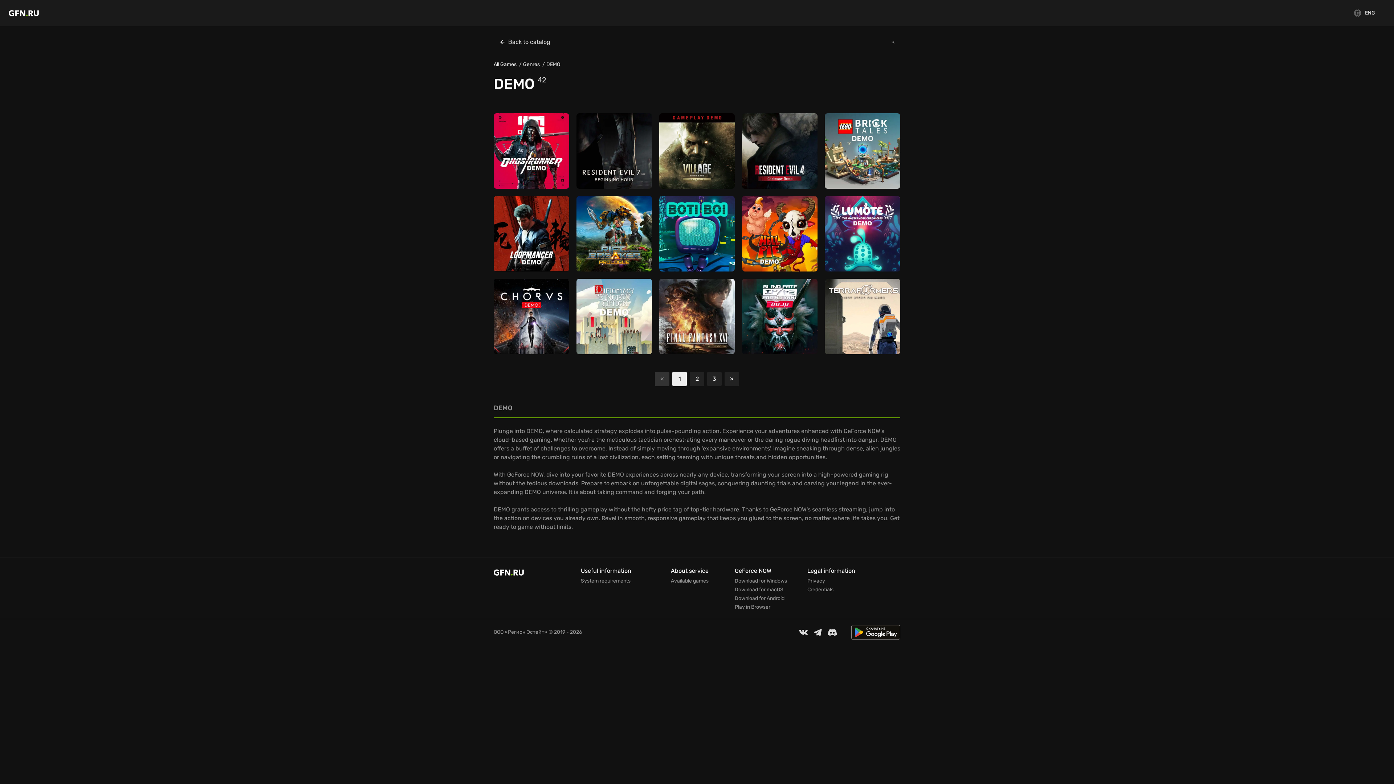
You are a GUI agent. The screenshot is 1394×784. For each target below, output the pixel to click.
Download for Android (759, 598)
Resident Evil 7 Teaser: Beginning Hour (609, 151)
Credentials (820, 590)
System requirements (606, 581)
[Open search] (893, 42)
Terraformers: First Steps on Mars (861, 316)
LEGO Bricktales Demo (858, 154)
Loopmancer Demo (523, 237)
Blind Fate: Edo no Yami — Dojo (779, 316)
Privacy (816, 581)
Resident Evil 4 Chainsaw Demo (778, 151)
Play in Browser (752, 607)
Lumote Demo (848, 237)
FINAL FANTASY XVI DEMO (696, 320)
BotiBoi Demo (681, 246)
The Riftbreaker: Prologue (613, 237)
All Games (505, 64)
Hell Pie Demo (764, 237)
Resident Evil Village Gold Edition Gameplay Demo (696, 151)
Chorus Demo (516, 320)
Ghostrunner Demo (523, 154)
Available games (690, 581)
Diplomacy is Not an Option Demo (606, 316)
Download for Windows (761, 581)
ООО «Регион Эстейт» (520, 632)
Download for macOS (759, 590)
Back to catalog (529, 41)
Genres (531, 64)
